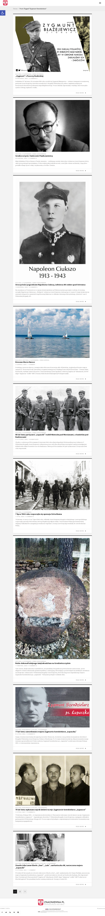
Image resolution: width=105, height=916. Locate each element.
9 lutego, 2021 (20, 812)
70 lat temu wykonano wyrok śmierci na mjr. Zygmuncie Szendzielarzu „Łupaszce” (50, 809)
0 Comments (33, 78)
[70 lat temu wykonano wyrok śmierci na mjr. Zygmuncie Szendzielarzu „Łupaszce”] (52, 780)
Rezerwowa (26, 863)
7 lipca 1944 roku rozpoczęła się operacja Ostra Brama (38, 514)
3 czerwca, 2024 (20, 364)
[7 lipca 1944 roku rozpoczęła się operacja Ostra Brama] (52, 485)
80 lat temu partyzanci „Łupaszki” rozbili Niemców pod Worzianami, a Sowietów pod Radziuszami (51, 436)
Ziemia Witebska (37, 74)
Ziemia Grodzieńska (39, 154)
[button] (2, 13)
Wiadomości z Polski (29, 729)
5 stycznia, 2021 (21, 870)
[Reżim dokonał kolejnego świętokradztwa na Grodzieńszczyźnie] (52, 598)
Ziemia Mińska (44, 360)
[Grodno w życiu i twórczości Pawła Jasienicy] (52, 126)
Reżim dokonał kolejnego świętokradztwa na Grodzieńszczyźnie (42, 663)
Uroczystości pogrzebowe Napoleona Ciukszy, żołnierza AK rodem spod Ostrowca (50, 284)
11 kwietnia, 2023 (21, 665)
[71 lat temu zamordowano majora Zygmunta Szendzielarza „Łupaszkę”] (52, 707)
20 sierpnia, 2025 (21, 158)
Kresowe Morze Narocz (25, 362)
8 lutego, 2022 (20, 734)
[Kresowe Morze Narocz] (52, 333)
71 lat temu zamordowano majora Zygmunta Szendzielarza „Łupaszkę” (45, 731)
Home (15, 9)
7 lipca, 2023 (19, 516)
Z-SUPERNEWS (26, 74)
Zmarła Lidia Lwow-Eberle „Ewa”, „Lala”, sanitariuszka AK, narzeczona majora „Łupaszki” (49, 866)
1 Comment (31, 364)
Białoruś (18, 360)
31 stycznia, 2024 (21, 439)
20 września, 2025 (21, 78)
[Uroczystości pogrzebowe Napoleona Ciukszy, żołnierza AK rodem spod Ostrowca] (52, 229)
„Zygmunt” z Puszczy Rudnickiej (29, 76)
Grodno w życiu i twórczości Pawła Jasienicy (34, 156)
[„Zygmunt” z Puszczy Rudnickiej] (52, 44)
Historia (18, 74)
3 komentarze (33, 439)
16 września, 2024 (21, 287)
